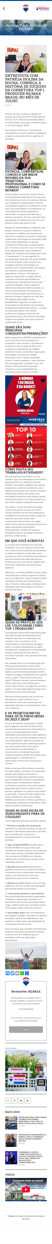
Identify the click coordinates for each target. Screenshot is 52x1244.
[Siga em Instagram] (14, 1100)
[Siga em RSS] (27, 1100)
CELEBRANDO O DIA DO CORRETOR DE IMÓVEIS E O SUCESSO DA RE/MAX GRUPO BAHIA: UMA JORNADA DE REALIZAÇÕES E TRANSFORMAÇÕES (31, 1157)
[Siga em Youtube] (21, 1100)
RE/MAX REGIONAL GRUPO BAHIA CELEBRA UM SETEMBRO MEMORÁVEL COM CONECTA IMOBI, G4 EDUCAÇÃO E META (32, 1120)
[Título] (26, 1090)
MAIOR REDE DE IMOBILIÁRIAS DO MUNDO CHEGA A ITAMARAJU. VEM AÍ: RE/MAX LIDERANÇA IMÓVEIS (33, 1138)
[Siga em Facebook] (8, 1100)
